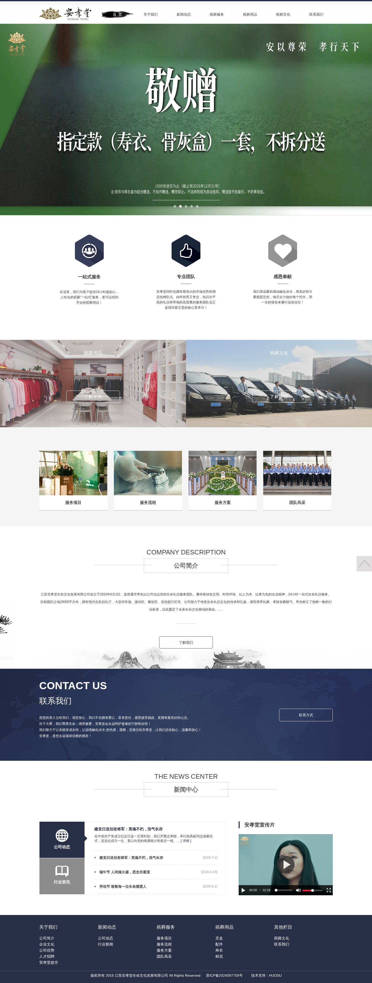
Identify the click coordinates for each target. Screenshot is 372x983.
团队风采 (164, 956)
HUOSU (275, 975)
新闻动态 (184, 14)
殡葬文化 (283, 14)
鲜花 (219, 956)
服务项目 (164, 938)
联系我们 (316, 14)
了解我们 (186, 642)
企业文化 (46, 944)
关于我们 (150, 14)
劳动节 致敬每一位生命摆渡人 (123, 886)
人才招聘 (46, 956)
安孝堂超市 (48, 962)
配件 (219, 944)
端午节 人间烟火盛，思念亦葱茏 (124, 872)
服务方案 (164, 950)
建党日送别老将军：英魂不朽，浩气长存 (131, 858)
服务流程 (164, 944)
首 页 (117, 14)
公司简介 (46, 938)
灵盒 (219, 938)
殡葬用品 (250, 14)
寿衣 (219, 950)
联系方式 (306, 715)
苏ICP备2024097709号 (224, 975)
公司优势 (46, 950)
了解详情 (93, 396)
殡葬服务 (217, 14)
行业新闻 (105, 944)
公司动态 (105, 938)
